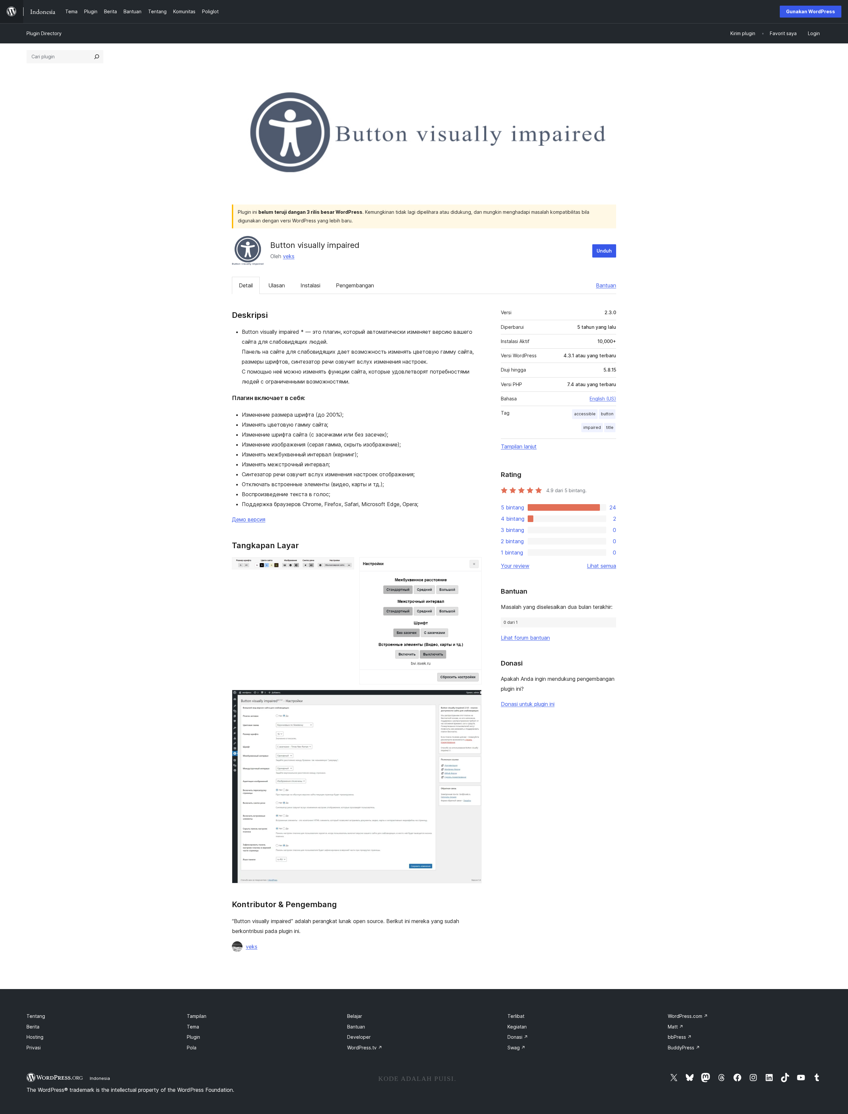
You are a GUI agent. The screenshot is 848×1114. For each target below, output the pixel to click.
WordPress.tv (364, 1047)
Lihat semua (601, 565)
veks (288, 256)
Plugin (193, 1037)
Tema (193, 1026)
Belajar (354, 1016)
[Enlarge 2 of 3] (472, 566)
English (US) (603, 398)
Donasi (517, 1037)
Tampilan (196, 1016)
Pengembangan (355, 285)
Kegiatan (517, 1026)
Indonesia (100, 1078)
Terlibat (515, 1016)
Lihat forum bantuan (525, 637)
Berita (32, 1026)
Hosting (34, 1037)
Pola (191, 1047)
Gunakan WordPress (810, 11)
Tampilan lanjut (519, 446)
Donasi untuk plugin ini (528, 704)
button (607, 413)
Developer (359, 1037)
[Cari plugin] (96, 56)
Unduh (604, 251)
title (609, 427)
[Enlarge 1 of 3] (345, 566)
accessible (585, 413)
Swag (516, 1047)
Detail (246, 285)
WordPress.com (688, 1016)
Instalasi (310, 285)
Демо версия (248, 519)
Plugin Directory (44, 33)
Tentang (35, 1016)
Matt (675, 1026)
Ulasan (276, 285)
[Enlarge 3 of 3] (472, 698)
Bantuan (606, 285)
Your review (515, 565)
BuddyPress (684, 1047)
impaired (592, 427)
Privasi (33, 1047)
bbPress (680, 1037)
